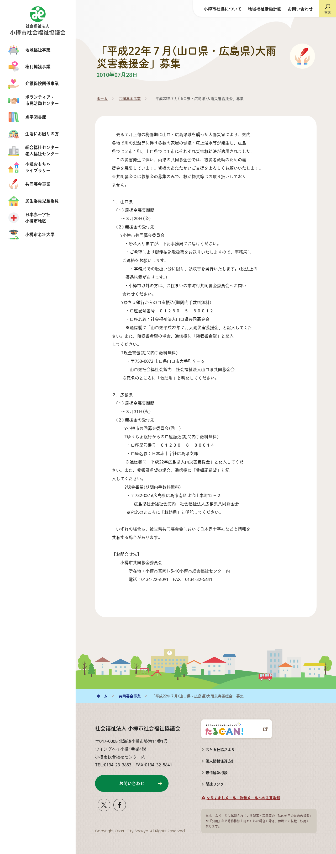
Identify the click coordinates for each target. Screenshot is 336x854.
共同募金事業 (130, 98)
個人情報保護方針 (220, 761)
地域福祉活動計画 (264, 9)
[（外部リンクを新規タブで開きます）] (104, 809)
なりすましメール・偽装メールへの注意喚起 (243, 797)
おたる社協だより (220, 749)
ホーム (102, 98)
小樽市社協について (223, 9)
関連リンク (215, 784)
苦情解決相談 (214, 771)
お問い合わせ (300, 9)
